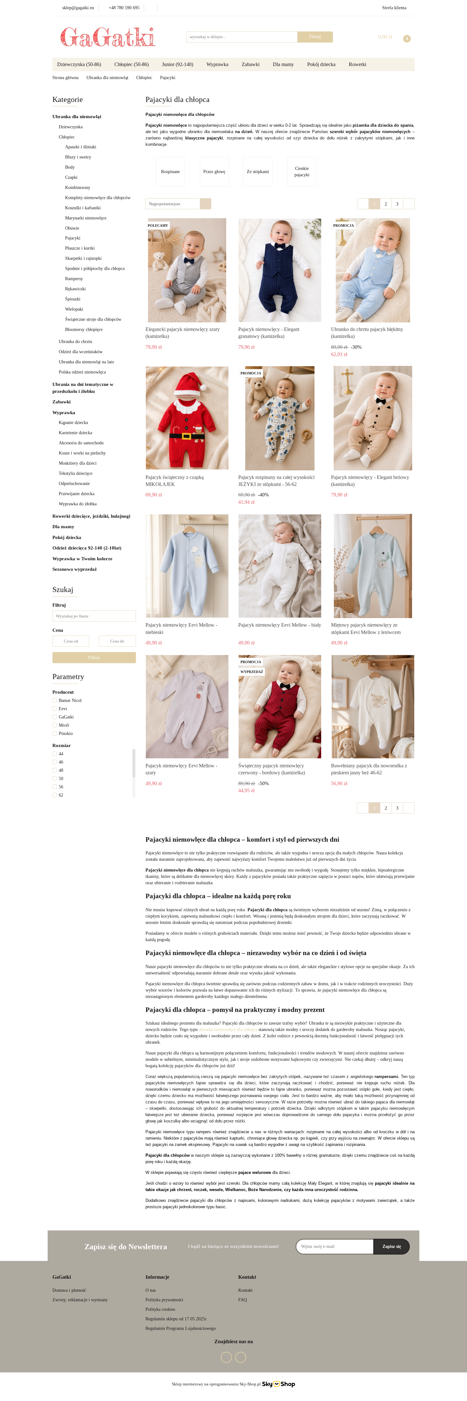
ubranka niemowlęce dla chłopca (228, 1029)
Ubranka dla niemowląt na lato (86, 362)
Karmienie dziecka (76, 432)
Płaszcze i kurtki (80, 248)
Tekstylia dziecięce (76, 473)
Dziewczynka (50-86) (79, 64)
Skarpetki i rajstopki (84, 258)
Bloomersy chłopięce (84, 329)
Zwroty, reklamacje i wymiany (80, 1299)
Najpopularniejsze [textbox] (164, 203)
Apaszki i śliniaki (80, 147)
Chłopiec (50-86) (132, 64)
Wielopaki (74, 309)
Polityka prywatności (164, 1299)
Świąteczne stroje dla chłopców (93, 319)
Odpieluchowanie (75, 483)
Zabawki (251, 64)
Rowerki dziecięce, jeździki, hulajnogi (92, 516)
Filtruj (94, 657)
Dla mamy (284, 64)
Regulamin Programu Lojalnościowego (181, 1328)
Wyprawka (218, 64)
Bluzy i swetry (78, 157)
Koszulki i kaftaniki (83, 207)
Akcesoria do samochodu (81, 443)
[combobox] (178, 203)
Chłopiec (67, 137)
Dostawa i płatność (69, 1290)
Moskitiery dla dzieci (78, 463)
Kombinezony (77, 187)
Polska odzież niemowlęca (83, 372)
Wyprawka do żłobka (78, 504)
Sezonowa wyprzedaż (74, 569)
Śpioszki (72, 299)
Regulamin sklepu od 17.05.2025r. (176, 1319)
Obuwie (72, 228)
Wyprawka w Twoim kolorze (83, 558)
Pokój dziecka (67, 537)
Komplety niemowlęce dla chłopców (98, 197)
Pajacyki (73, 238)
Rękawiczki (75, 288)
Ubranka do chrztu (76, 341)
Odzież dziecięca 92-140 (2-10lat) (87, 547)
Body (70, 167)
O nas (151, 1290)
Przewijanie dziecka (77, 493)
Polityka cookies (160, 1309)
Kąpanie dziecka (74, 422)
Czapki (71, 177)
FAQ (242, 1299)
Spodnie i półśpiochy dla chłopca (95, 268)
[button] (61, 1277)
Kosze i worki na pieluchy (82, 453)
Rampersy (74, 278)
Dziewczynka (71, 127)
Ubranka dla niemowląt (77, 116)
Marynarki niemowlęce (85, 218)
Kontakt (245, 1290)
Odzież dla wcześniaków (81, 351)
